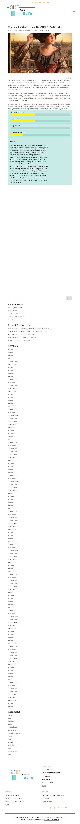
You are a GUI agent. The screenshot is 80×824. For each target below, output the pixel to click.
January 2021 (12, 412)
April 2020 (11, 436)
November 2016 (13, 553)
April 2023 (11, 355)
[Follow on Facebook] (32, 2)
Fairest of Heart (13, 314)
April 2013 (11, 676)
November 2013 (13, 655)
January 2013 (12, 685)
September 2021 (13, 388)
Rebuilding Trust (13, 320)
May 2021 (11, 400)
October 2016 (12, 556)
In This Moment (13, 311)
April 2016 (11, 568)
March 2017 (12, 541)
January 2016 (12, 577)
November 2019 (13, 451)
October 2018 (12, 487)
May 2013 (11, 673)
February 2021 (12, 409)
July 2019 (11, 463)
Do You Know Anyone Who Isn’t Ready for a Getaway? (34, 328)
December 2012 (13, 688)
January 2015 (12, 613)
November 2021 (13, 385)
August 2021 (12, 391)
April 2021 (11, 403)
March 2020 (12, 439)
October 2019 (12, 454)
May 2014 (11, 637)
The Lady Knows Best (15, 308)
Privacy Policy (42, 817)
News (10, 736)
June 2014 (11, 634)
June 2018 (11, 499)
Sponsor (10, 742)
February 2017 (12, 544)
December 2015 (13, 580)
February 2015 (12, 610)
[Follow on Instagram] (36, 2)
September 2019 (13, 457)
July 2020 (11, 430)
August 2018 (12, 493)
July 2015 (11, 595)
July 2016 (11, 565)
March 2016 (12, 571)
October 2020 (12, 421)
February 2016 (12, 574)
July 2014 (11, 631)
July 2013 (11, 667)
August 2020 (12, 427)
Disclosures (47, 801)
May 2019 (11, 469)
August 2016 (12, 562)
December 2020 (13, 415)
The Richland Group (51, 820)
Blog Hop (11, 721)
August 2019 (12, 460)
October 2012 (12, 694)
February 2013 (12, 682)
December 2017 (13, 517)
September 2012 (13, 697)
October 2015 (12, 586)
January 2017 (12, 547)
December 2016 (13, 550)
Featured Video (13, 727)
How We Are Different (51, 773)
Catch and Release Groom (16, 317)
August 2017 (12, 529)
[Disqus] (40, 213)
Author (10, 715)
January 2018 (12, 514)
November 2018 (13, 484)
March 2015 (12, 607)
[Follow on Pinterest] (43, 2)
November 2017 (13, 520)
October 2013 (12, 658)
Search (69, 298)
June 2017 (11, 535)
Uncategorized (12, 751)
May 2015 (11, 601)
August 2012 (12, 700)
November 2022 (13, 361)
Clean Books (47, 776)
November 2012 (13, 691)
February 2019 (12, 475)
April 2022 (11, 376)
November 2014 (13, 619)
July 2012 (11, 703)
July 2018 (11, 496)
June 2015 (11, 598)
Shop (7, 805)
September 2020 (13, 424)
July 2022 (11, 367)
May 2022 (11, 373)
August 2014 (12, 628)
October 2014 (12, 622)
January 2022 (12, 382)
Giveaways (46, 798)
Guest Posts (12, 730)
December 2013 (13, 652)
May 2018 (11, 502)
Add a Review (47, 783)
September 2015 (13, 589)
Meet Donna (47, 770)
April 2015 (11, 604)
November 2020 (13, 418)
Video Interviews (12, 795)
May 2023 (11, 352)
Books (10, 724)
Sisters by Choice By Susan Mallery (36, 331)
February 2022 (12, 379)
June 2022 (11, 370)
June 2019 (11, 466)
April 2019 (11, 472)
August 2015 (12, 592)
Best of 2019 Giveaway (27, 334)
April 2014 (11, 640)
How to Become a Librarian (53, 795)
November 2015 (13, 583)
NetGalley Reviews (14, 733)
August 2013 (12, 664)
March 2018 (12, 508)
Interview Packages (13, 798)
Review (10, 739)
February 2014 (12, 646)
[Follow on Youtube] (47, 2)
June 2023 (11, 349)
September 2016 (13, 559)
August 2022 (12, 364)
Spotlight (11, 745)
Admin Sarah (14, 30)
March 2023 (12, 358)
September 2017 (13, 526)
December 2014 (13, 616)
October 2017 (12, 523)
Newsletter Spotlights (14, 801)
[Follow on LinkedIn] (40, 2)
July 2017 (11, 532)
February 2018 (12, 511)
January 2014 (12, 649)
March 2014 (12, 643)
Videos (10, 754)
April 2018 (11, 505)
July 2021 (11, 394)
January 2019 (12, 478)
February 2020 (12, 442)
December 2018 (13, 481)
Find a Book (47, 779)
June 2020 (11, 433)
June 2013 (11, 670)
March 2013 (12, 679)
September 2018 (13, 490)
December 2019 (13, 448)
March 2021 (12, 406)
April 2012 (11, 706)
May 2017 (11, 538)
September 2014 (13, 625)
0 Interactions (44, 30)
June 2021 (11, 397)
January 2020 (12, 445)
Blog (9, 718)
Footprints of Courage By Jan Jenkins (24, 337)
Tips (9, 748)
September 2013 (13, 661)
